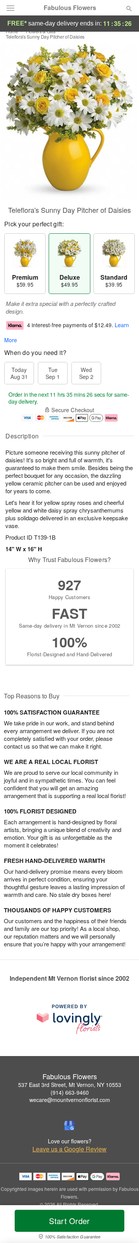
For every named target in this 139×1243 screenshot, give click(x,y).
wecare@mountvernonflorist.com (69, 1100)
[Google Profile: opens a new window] (69, 1125)
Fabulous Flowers (70, 8)
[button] (122, 1225)
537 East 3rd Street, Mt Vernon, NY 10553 (69, 1084)
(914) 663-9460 (70, 1092)
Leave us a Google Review (69, 1149)
